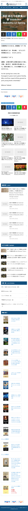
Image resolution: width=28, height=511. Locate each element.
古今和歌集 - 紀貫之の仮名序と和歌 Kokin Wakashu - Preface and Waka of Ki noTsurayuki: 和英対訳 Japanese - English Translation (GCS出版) (16, 477)
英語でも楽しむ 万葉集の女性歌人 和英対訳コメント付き (15, 320)
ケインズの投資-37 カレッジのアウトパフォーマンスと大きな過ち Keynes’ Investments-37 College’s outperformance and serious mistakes (17, 263)
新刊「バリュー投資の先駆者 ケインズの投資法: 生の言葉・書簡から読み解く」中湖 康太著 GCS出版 (16, 257)
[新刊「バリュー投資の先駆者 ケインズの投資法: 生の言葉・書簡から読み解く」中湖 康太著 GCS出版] (3, 257)
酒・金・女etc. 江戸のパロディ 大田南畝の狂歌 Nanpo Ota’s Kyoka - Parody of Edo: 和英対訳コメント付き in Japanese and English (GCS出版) (16, 463)
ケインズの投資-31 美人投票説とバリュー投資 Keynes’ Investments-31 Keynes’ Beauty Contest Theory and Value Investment (17, 269)
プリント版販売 (5, 439)
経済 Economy (15, 7)
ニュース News (6, 295)
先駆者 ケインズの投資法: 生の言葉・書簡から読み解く (15, 331)
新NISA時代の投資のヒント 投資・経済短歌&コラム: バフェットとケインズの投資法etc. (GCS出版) (15, 341)
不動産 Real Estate (23, 7)
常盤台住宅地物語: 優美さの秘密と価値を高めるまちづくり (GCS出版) (15, 431)
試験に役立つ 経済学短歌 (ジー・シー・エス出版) (15, 385)
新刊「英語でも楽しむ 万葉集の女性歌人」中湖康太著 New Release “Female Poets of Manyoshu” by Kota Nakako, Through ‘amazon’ (17, 250)
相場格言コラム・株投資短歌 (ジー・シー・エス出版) (15, 396)
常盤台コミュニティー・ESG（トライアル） (12, 305)
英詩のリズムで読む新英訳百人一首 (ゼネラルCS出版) (15, 408)
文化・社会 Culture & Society (6, 7)
